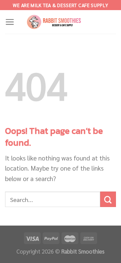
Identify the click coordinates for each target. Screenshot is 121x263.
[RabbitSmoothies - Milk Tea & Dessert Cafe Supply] (60, 22)
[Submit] (108, 199)
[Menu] (10, 22)
